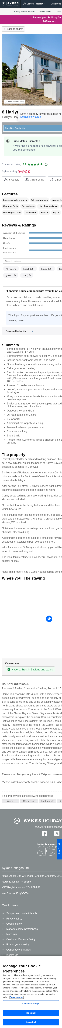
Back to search (15, 29)
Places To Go (45, 11)
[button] (7, 70)
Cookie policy (16, 997)
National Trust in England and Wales (32, 669)
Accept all (31, 1022)
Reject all (31, 1013)
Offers (58, 11)
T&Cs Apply (49, 21)
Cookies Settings (30, 1003)
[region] (31, 992)
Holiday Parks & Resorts (24, 11)
